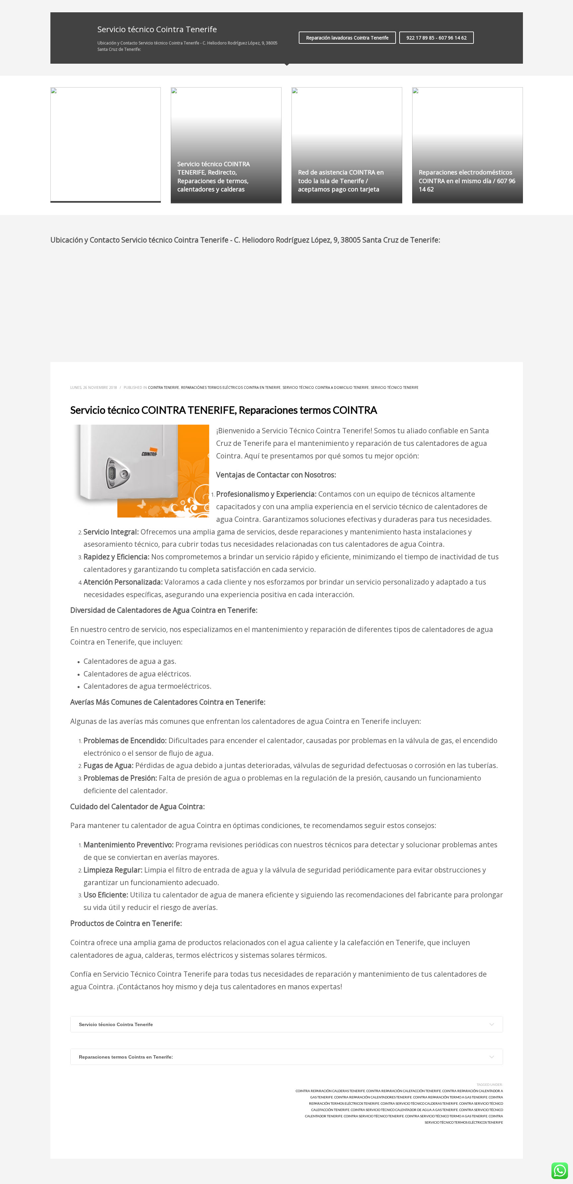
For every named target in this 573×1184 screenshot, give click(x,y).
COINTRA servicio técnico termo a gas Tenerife (446, 1116)
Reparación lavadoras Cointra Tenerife (347, 38)
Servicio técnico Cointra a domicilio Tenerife (326, 387)
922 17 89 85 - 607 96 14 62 (437, 38)
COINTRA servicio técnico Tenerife (374, 1116)
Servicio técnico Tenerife (394, 387)
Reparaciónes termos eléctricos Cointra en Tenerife (231, 387)
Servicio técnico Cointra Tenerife (116, 1024)
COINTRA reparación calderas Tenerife (330, 1091)
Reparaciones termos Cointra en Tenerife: (126, 1057)
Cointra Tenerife (163, 387)
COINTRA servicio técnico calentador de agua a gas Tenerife (404, 1110)
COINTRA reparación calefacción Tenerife (403, 1091)
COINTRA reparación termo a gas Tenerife (450, 1097)
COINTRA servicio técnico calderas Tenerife (419, 1103)
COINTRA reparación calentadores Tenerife (373, 1097)
